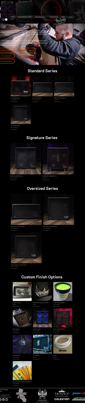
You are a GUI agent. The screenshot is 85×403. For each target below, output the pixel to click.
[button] (24, 17)
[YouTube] (6, 399)
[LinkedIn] (3, 399)
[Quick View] (21, 86)
